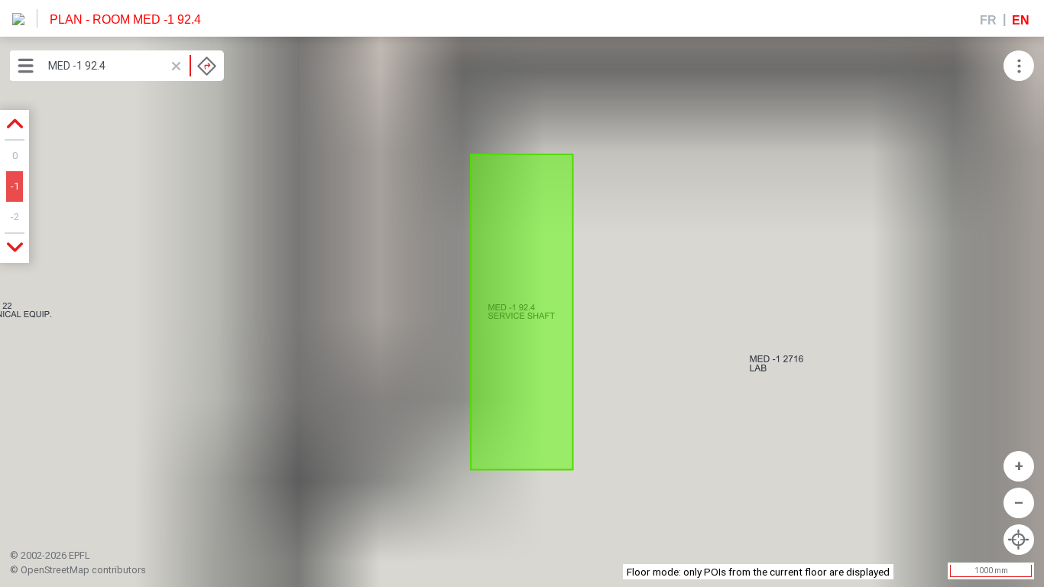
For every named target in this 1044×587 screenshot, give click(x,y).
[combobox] (132, 65)
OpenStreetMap (55, 570)
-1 (15, 186)
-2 (15, 216)
